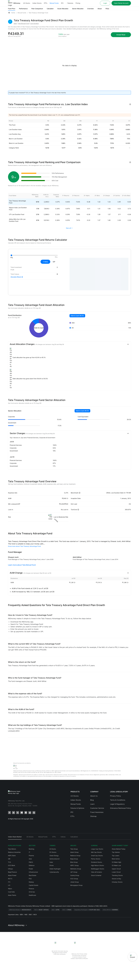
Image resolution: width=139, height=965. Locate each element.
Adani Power (12, 875)
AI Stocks (53, 849)
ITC (9, 882)
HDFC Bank (12, 855)
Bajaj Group (74, 859)
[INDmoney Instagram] (25, 812)
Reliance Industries (14, 852)
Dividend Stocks (96, 862)
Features (70, 3)
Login (105, 3)
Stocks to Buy (116, 878)
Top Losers (115, 855)
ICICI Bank (11, 865)
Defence (31, 865)
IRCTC (10, 878)
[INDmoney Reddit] (29, 812)
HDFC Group (74, 865)
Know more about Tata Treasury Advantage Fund (24, 546)
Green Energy (54, 855)
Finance (31, 888)
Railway (31, 882)
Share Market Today (118, 849)
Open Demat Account (121, 3)
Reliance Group (75, 855)
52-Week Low (116, 865)
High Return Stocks (97, 865)
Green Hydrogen (55, 869)
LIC (9, 885)
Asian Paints (12, 895)
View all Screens (96, 872)
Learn (92, 804)
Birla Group (74, 862)
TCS (9, 862)
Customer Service (97, 808)
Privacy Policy (115, 796)
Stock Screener (96, 875)
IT (29, 852)
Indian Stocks (37, 3)
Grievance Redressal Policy (120, 808)
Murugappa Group (76, 885)
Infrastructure (33, 872)
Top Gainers (116, 852)
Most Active (116, 859)
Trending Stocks (117, 875)
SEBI (21, 914)
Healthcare (32, 895)
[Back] (9, 12)
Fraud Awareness (96, 812)
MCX (35, 914)
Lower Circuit (116, 872)
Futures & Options (77, 808)
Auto (30, 859)
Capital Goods (33, 885)
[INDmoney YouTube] (21, 812)
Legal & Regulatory (117, 804)
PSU (30, 878)
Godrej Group (74, 875)
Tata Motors (12, 849)
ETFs (45, 3)
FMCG (31, 862)
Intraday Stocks (117, 882)
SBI (9, 859)
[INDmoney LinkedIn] (13, 812)
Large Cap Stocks (97, 849)
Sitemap (93, 816)
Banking (31, 849)
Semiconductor (55, 859)
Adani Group (74, 852)
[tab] (15, 838)
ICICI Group (74, 878)
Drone (52, 865)
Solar (51, 862)
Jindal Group (74, 882)
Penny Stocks (95, 859)
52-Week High (116, 862)
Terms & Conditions (117, 800)
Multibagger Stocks (97, 869)
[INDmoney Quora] (33, 812)
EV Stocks (53, 852)
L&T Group (73, 872)
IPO (62, 3)
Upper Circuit (116, 869)
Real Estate (32, 875)
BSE (30, 914)
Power (31, 869)
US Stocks (26, 3)
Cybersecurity (54, 872)
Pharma (31, 855)
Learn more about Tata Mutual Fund (22, 565)
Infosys (10, 869)
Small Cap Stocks (97, 855)
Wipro (10, 888)
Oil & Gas (32, 892)
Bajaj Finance (12, 872)
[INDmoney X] (17, 812)
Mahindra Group (75, 869)
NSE (26, 914)
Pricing (78, 3)
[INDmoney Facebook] (9, 812)
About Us (93, 796)
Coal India (11, 892)
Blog (92, 800)
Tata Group (74, 849)
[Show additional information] (130, 104)
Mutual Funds (54, 3)
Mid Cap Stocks (96, 852)
